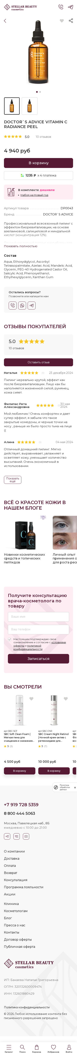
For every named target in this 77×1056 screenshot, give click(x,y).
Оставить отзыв (39, 362)
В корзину (39, 163)
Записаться (38, 659)
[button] (9, 1049)
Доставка (11, 858)
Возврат (10, 873)
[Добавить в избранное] (61, 21)
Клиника (11, 904)
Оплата (10, 866)
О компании (14, 851)
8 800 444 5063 (19, 813)
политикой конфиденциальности (27, 647)
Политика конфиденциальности (27, 1007)
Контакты (11, 932)
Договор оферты (18, 939)
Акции (9, 894)
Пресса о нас (14, 925)
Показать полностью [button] (20, 246)
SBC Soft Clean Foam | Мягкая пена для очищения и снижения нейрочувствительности (19, 738)
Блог (8, 918)
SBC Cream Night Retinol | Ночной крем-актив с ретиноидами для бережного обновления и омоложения (53, 738)
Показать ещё (12, 480)
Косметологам (16, 911)
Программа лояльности (23, 887)
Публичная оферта (19, 947)
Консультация (15, 880)
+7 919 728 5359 (21, 804)
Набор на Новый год (34, 195)
